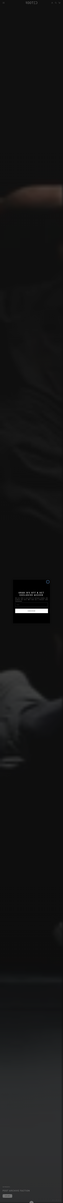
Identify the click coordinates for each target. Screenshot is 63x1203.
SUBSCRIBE (32, 611)
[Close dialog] (47, 581)
